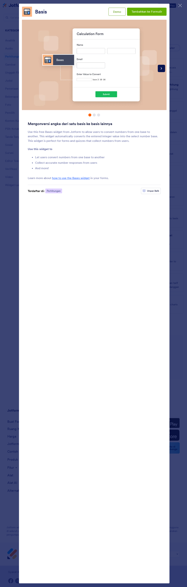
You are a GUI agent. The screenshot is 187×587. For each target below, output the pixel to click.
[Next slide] (161, 68)
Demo (117, 12)
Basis (41, 12)
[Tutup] (180, 5)
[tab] (89, 115)
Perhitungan (54, 191)
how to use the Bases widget (71, 178)
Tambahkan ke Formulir (146, 11)
